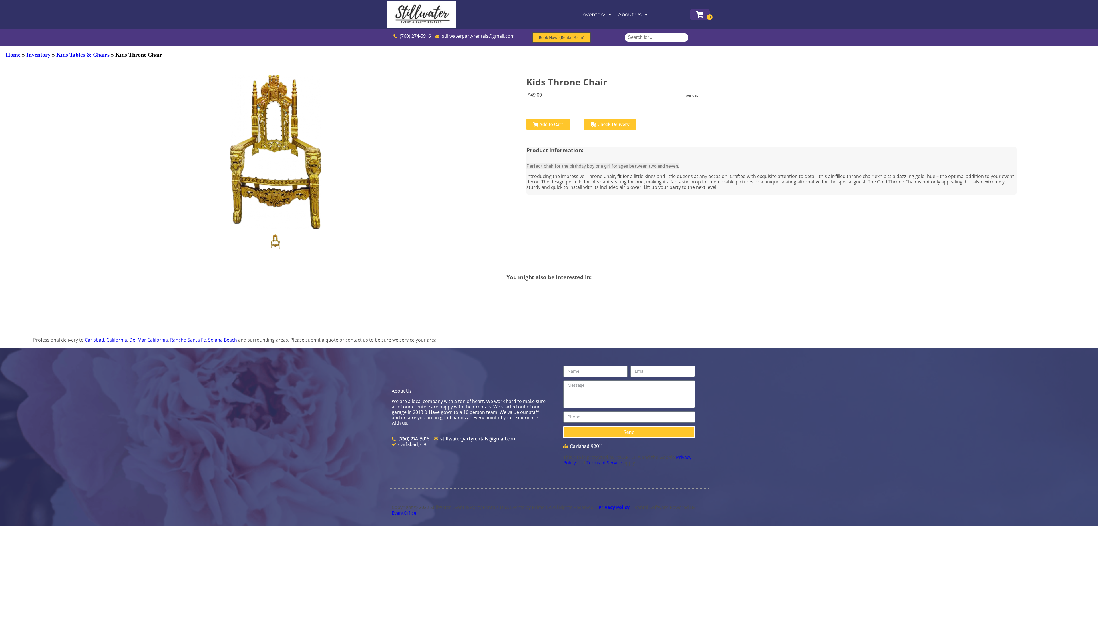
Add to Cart (550, 124)
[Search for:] (656, 37)
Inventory (593, 14)
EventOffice (404, 513)
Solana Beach (222, 340)
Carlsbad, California (106, 340)
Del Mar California (148, 340)
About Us (630, 14)
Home (13, 54)
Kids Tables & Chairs (83, 54)
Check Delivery (613, 124)
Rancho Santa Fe (188, 340)
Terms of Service (604, 463)
